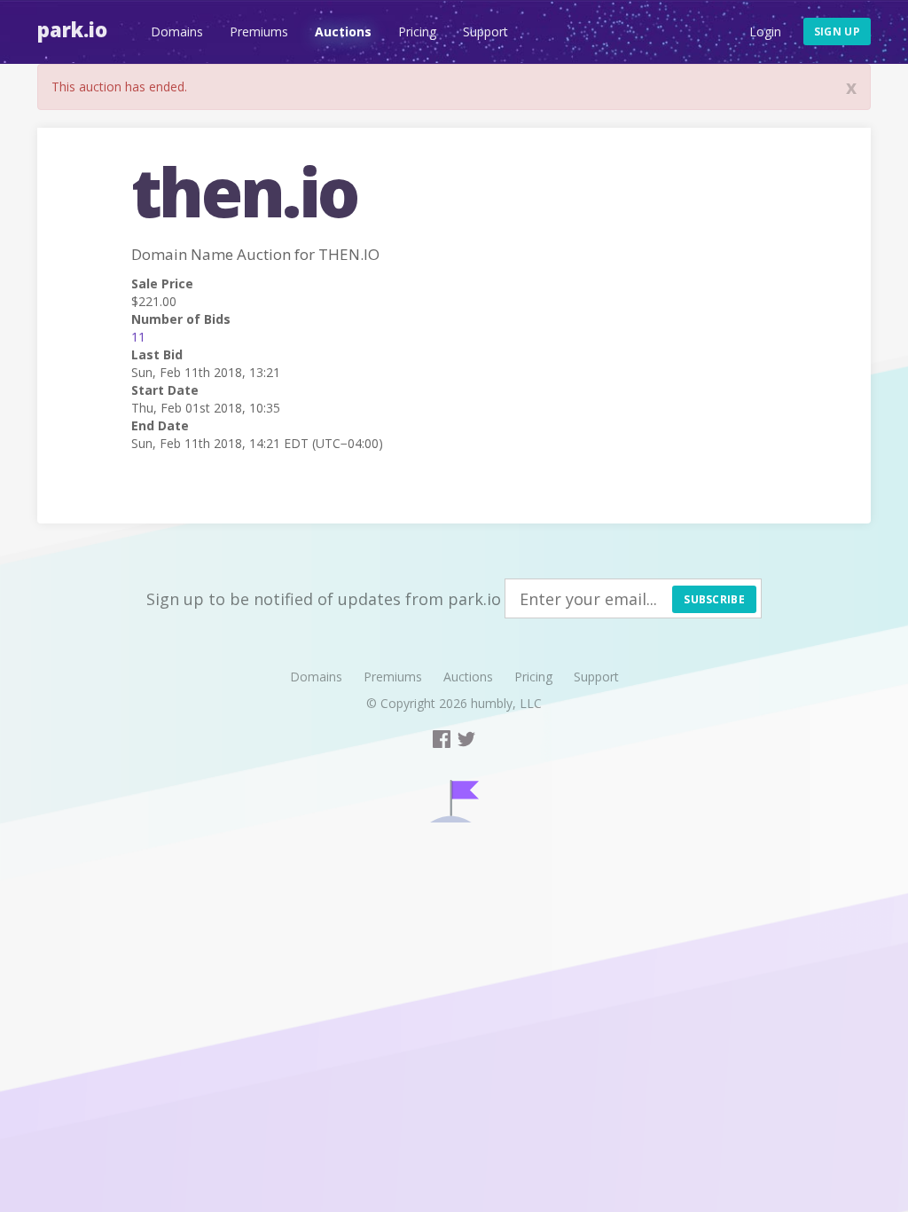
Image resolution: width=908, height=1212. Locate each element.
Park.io (72, 29)
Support (485, 31)
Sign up (837, 31)
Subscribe (714, 599)
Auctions (343, 31)
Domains (177, 31)
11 (138, 336)
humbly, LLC (506, 703)
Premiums (259, 31)
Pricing (417, 31)
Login (765, 31)
